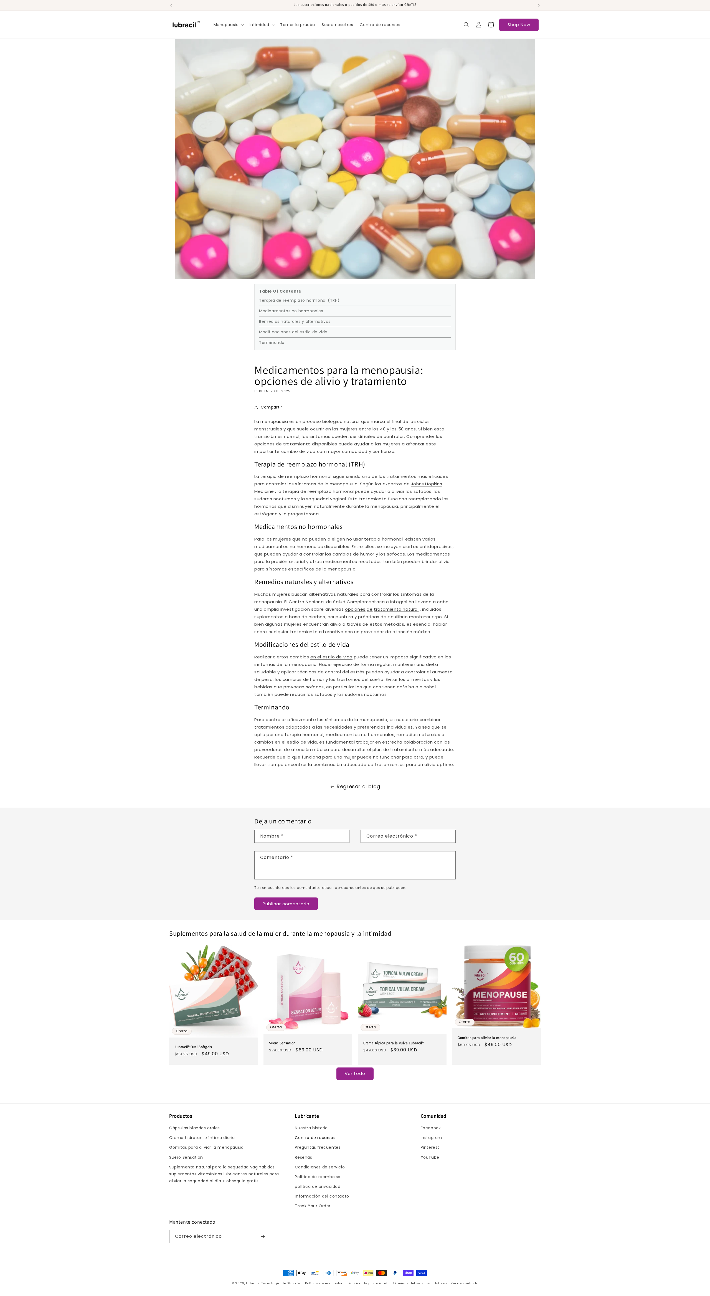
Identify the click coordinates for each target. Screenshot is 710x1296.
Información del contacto (322, 1196)
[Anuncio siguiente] (539, 5)
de (369, 609)
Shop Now (519, 24)
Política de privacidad (368, 1283)
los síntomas (331, 719)
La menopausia (271, 421)
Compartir (271, 407)
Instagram (431, 1137)
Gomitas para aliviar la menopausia (487, 1038)
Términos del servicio (411, 1283)
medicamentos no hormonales (288, 546)
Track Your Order (313, 1206)
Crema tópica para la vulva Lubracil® (393, 1043)
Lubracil (253, 1283)
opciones (355, 609)
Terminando (272, 342)
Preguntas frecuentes (318, 1147)
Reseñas (303, 1157)
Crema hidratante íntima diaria (202, 1137)
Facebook (431, 1128)
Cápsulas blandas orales (194, 1128)
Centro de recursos (315, 1137)
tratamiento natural (396, 609)
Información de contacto (456, 1283)
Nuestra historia (311, 1128)
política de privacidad (317, 1186)
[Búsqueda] (466, 25)
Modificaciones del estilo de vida (293, 332)
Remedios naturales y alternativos (295, 321)
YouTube (430, 1157)
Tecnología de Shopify (280, 1283)
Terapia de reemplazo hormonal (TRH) (299, 300)
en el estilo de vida (331, 657)
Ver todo (355, 1073)
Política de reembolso (318, 1177)
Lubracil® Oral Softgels (193, 1047)
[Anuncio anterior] (171, 5)
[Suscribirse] (263, 1236)
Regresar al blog (358, 786)
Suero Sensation (282, 1043)
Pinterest (430, 1147)
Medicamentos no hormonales (291, 311)
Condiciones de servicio (320, 1167)
